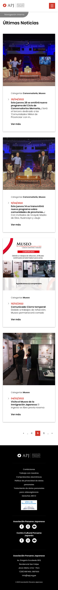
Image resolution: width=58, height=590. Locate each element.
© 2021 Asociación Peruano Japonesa (29, 582)
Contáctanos (29, 469)
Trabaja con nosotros (29, 473)
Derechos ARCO (29, 496)
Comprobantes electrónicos (29, 477)
